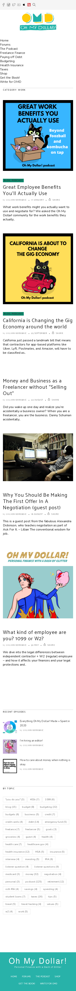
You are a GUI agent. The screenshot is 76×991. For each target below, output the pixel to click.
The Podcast (9, 49)
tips (52, 896)
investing (32, 859)
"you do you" (14, 799)
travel (10, 904)
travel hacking (31, 904)
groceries (12, 836)
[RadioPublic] (29, 5)
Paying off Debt (11, 57)
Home (4, 40)
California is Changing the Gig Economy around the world (38, 323)
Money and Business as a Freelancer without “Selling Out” (35, 387)
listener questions (46, 866)
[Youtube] (18, 5)
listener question (17, 866)
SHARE (56, 200)
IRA (49, 859)
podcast (33, 881)
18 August (37, 514)
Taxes (4, 69)
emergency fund (56, 821)
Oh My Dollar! (38, 960)
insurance (57, 851)
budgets (12, 814)
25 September (39, 333)
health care (13, 844)
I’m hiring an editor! (31, 740)
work (23, 911)
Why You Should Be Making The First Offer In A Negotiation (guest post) (35, 501)
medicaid (12, 874)
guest (31, 836)
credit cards (14, 821)
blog (10, 807)
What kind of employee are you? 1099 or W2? (34, 635)
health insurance (17, 851)
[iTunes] (24, 5)
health (47, 836)
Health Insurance (12, 65)
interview (12, 859)
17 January (37, 200)
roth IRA (12, 889)
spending (50, 889)
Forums (5, 44)
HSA (39, 851)
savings (30, 889)
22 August (37, 400)
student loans (15, 896)
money (32, 874)
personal (12, 881)
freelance (12, 829)
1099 (50, 799)
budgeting (48, 807)
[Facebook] (3, 5)
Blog (7, 180)
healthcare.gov (37, 844)
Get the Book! (10, 78)
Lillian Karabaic (16, 200)
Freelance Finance (12, 53)
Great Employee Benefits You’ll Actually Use (32, 190)
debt (33, 821)
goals (51, 829)
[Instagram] (8, 5)
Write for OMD (10, 82)
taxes (36, 896)
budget (28, 807)
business (32, 814)
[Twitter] (13, 5)
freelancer (32, 829)
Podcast (17, 180)
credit (50, 814)
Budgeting (7, 61)
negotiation (52, 874)
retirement (56, 881)
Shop (3, 73)
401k (34, 799)
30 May (35, 645)
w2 (9, 911)
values (52, 904)
